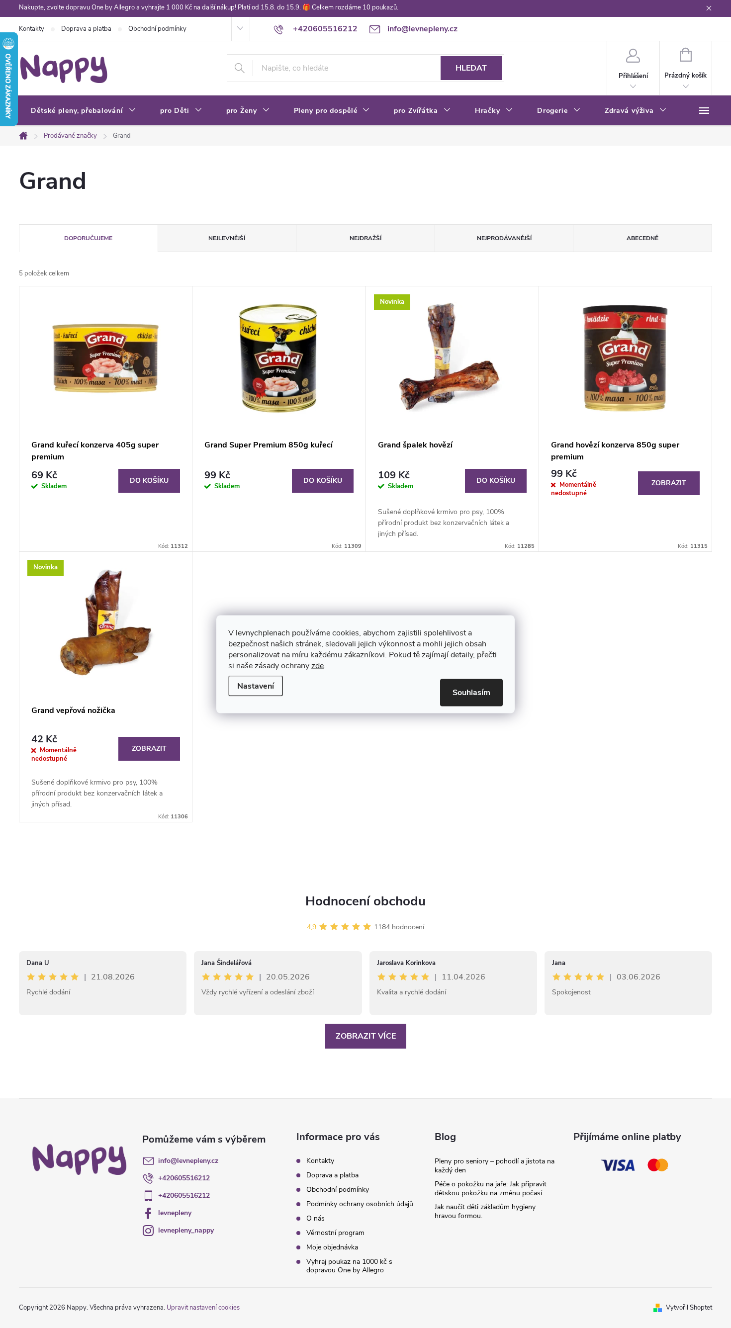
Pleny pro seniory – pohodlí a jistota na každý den (494, 1165)
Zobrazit (668, 483)
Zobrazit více (366, 1036)
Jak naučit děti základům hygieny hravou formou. (485, 1211)
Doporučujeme (88, 238)
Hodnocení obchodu (365, 901)
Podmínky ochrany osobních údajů (359, 1204)
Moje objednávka (332, 1247)
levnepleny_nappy (186, 1230)
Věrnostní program (335, 1233)
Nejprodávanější (504, 238)
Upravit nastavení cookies (203, 1307)
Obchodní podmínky (157, 28)
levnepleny (174, 1213)
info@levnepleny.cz (188, 1160)
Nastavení (255, 685)
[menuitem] (83, 110)
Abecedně (642, 238)
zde (317, 665)
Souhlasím (471, 692)
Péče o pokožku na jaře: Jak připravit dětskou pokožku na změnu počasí (491, 1188)
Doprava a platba (86, 28)
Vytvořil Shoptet (689, 1307)
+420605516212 (184, 1178)
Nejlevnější (226, 238)
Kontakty (31, 28)
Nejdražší (365, 238)
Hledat (471, 68)
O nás (315, 1218)
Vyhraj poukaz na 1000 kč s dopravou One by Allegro (349, 1266)
